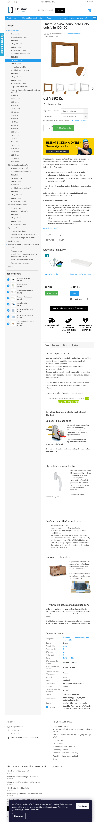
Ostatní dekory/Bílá (18, 50)
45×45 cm (14, 122)
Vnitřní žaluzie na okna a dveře (22, 260)
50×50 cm (14, 95)
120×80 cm (15, 158)
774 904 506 (15, 730)
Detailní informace (50, 228)
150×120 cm (15, 138)
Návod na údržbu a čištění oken (18, 788)
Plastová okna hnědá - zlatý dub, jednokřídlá (76, 638)
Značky (11, 266)
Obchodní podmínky (60, 750)
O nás (55, 759)
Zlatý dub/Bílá (68, 658)
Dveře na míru (16, 208)
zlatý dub (78, 299)
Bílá (71, 299)
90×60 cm (14, 115)
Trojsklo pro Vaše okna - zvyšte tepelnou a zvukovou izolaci (72, 730)
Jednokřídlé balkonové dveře (22, 171)
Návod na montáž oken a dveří (18, 771)
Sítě (12, 247)
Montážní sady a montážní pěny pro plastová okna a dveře (24, 255)
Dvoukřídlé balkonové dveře (21, 188)
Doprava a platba (59, 740)
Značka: (52, 36)
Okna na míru (15, 34)
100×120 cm (15, 145)
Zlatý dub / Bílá (16, 44)
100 (64, 652)
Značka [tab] (75, 345)
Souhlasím (82, 806)
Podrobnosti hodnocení (73, 34)
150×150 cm (15, 109)
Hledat (60, 10)
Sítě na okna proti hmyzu (20, 263)
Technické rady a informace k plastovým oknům (24, 794)
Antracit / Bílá (16, 47)
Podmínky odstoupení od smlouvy (65, 753)
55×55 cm (14, 142)
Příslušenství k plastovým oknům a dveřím (23, 244)
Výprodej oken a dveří (16, 228)
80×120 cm (15, 162)
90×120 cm (15, 112)
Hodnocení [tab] (56, 345)
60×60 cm (14, 105)
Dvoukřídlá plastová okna (20, 70)
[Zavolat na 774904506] (10, 2)
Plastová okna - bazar (18, 231)
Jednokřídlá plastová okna (20, 53)
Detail (74, 293)
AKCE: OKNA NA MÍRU (48, 2)
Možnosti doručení (79, 121)
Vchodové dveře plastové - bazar (23, 238)
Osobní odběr (58, 743)
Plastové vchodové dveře (17, 204)
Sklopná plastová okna (19, 37)
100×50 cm (15, 152)
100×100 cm (15, 102)
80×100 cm (15, 148)
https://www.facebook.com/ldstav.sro (25, 737)
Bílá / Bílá (14, 40)
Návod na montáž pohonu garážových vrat (22, 777)
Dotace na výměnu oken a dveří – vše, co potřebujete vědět (72, 736)
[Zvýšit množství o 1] (52, 126)
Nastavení (18, 816)
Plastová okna (13, 30)
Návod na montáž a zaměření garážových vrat (24, 782)
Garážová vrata (13, 241)
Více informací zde (31, 809)
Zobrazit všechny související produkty (69, 308)
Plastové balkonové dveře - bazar (23, 234)
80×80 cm (14, 125)
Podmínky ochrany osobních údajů (65, 756)
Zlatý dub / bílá (16, 60)
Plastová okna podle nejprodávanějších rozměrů (25, 91)
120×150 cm (15, 135)
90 (64, 655)
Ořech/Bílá (15, 185)
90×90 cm (14, 118)
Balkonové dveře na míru (20, 168)
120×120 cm (15, 99)
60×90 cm (14, 128)
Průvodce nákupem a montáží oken (66, 398)
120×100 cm (15, 132)
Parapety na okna (17, 251)
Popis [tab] (47, 345)
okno (65, 646)
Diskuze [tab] (66, 345)
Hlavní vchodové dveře (19, 211)
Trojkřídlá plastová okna (19, 87)
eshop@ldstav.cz (17, 726)
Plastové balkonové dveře (18, 165)
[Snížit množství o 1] (52, 129)
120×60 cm (15, 155)
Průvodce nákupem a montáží (64, 746)
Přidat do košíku (65, 128)
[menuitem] (12, 18)
